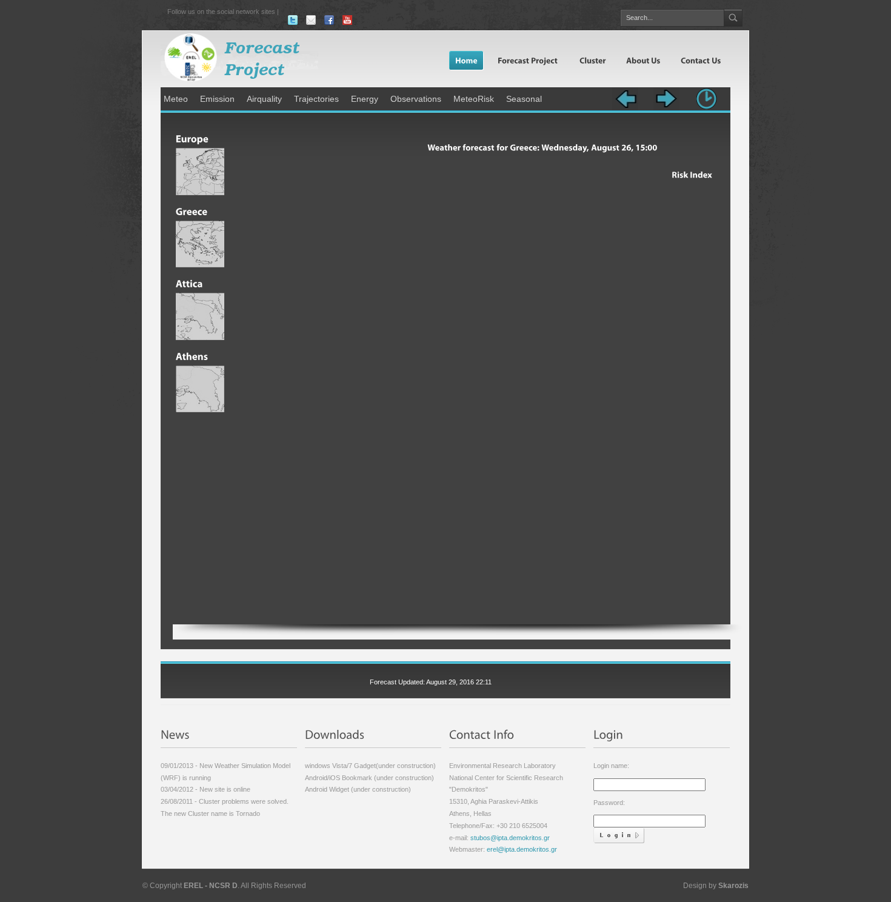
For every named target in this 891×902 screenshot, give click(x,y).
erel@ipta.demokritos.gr (522, 849)
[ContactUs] (700, 60)
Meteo (176, 99)
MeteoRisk (473, 99)
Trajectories (316, 99)
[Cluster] (592, 60)
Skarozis (733, 885)
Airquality (264, 99)
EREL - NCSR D (211, 885)
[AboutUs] (642, 60)
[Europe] (200, 135)
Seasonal (524, 99)
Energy (364, 99)
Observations (415, 99)
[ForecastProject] (528, 60)
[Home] (466, 60)
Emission (217, 99)
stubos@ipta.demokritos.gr (509, 837)
